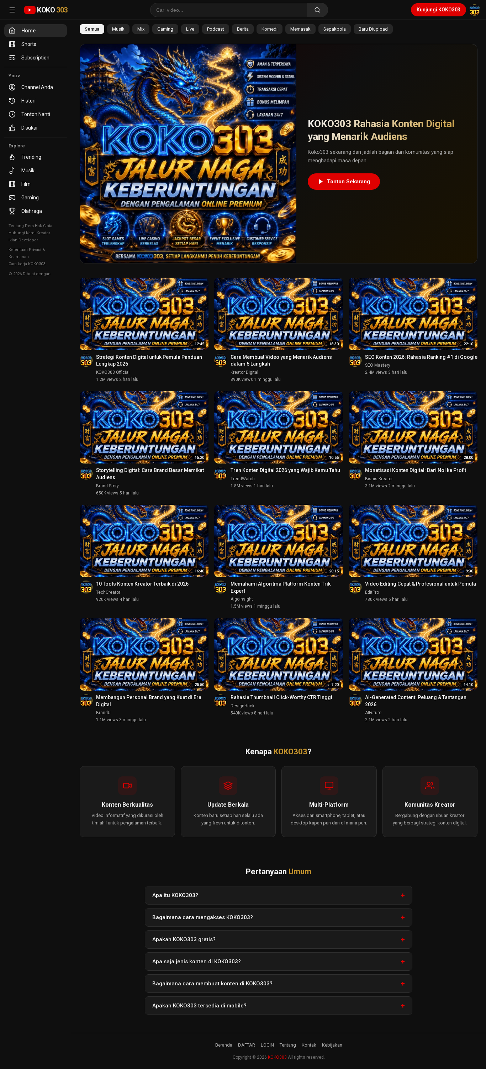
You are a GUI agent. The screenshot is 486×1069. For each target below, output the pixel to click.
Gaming (30, 197)
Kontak (309, 1045)
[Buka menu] (12, 10)
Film (26, 184)
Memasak (300, 29)
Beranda (223, 1045)
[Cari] (317, 10)
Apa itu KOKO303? (175, 895)
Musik (28, 170)
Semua (92, 29)
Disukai (29, 128)
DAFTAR (246, 1045)
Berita (243, 29)
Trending (31, 157)
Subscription (35, 58)
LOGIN (267, 1045)
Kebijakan (332, 1045)
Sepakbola (334, 29)
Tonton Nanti (35, 114)
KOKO (52, 10)
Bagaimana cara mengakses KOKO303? (202, 917)
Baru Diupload (373, 29)
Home (28, 30)
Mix (140, 29)
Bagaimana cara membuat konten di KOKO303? (212, 983)
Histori (28, 101)
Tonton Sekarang (348, 181)
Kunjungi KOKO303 (438, 9)
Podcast (215, 29)
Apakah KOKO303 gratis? (184, 939)
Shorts (28, 44)
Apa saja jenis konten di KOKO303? (196, 961)
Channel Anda (37, 87)
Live (190, 29)
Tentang (288, 1045)
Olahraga (31, 211)
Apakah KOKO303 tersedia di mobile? (199, 1005)
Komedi (270, 29)
